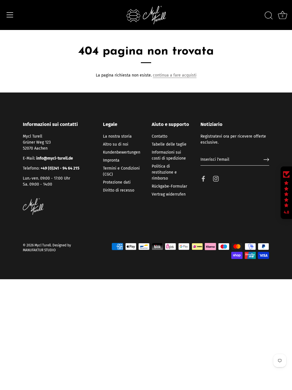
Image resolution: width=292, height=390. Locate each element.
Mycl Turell (43, 245)
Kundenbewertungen (121, 152)
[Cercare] (268, 15)
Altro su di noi (115, 144)
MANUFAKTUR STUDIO (39, 250)
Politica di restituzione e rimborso (164, 172)
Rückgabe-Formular (169, 186)
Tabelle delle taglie (169, 144)
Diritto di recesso (118, 190)
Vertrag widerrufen (169, 194)
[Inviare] (266, 159)
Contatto (159, 136)
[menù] (10, 15)
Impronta (111, 160)
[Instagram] (216, 178)
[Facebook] (203, 178)
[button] (286, 192)
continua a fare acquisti (174, 75)
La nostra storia (117, 136)
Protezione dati (117, 182)
